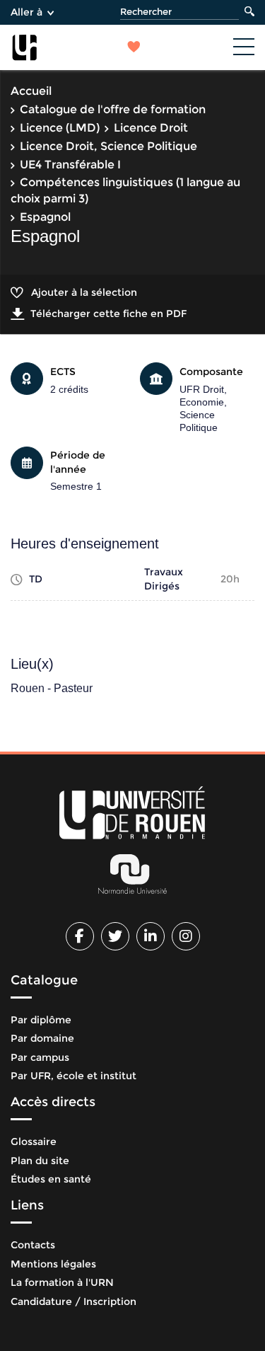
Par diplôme (41, 1019)
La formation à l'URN (62, 1282)
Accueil (31, 91)
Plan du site (40, 1160)
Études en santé (51, 1179)
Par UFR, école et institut (73, 1075)
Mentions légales (53, 1264)
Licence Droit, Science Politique (108, 146)
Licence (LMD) (60, 127)
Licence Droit (151, 127)
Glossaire (34, 1141)
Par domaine (42, 1038)
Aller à (26, 12)
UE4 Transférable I (70, 164)
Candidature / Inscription (73, 1301)
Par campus (40, 1057)
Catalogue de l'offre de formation (113, 109)
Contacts (33, 1244)
